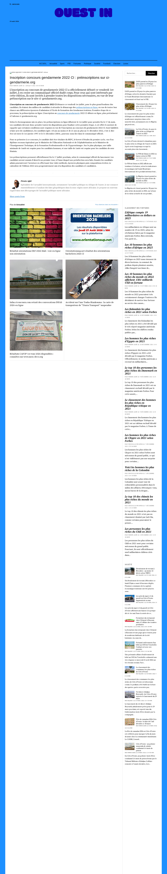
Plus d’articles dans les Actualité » (106, 204)
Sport (62, 63)
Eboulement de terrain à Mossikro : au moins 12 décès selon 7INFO (145, 571)
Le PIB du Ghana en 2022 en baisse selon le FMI (146, 155)
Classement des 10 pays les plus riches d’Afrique (146, 105)
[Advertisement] (83, 40)
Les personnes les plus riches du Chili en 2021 (138, 530)
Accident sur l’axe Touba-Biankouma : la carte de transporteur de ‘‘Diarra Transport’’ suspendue (90, 304)
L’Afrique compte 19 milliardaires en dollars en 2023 (140, 215)
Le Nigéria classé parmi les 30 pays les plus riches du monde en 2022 (146, 178)
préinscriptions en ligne (86, 107)
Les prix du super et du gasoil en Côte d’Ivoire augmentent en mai (144, 598)
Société (97, 63)
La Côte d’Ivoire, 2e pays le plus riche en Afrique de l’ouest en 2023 (146, 131)
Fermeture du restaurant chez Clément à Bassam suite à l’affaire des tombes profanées (146, 621)
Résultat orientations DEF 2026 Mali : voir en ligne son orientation (35, 252)
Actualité (53, 63)
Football (107, 63)
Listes (125, 63)
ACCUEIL (43, 63)
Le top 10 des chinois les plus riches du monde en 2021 (139, 499)
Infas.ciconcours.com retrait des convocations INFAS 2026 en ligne (36, 304)
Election (116, 63)
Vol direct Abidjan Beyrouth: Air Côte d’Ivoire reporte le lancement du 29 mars (146, 695)
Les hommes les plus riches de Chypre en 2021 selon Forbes (140, 438)
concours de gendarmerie (68, 113)
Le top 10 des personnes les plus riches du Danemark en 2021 (141, 370)
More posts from (17, 196)
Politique (87, 63)
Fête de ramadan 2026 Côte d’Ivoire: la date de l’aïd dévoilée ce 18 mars (146, 721)
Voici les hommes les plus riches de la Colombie (139, 469)
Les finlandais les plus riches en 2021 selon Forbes (141, 310)
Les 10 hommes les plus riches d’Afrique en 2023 (139, 246)
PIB (69, 63)
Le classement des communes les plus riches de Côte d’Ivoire (146, 669)
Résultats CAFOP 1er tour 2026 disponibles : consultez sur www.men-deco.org (32, 355)
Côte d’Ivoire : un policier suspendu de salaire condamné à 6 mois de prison (145, 747)
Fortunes (77, 63)
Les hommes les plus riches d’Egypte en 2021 (140, 340)
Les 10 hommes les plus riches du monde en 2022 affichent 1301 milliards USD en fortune (139, 278)
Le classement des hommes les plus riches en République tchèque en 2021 (140, 404)
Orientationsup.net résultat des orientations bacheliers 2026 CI (88, 252)
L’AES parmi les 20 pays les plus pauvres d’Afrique (146, 82)
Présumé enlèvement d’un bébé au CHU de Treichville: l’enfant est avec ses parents (146, 645)
